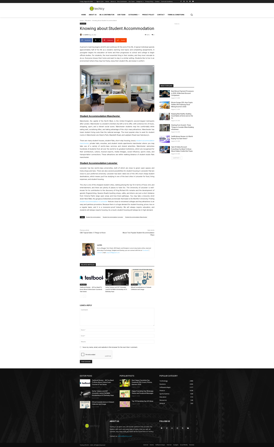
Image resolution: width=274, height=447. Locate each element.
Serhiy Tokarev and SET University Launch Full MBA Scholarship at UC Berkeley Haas (116, 289)
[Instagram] (184, 1)
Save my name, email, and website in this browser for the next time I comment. (110, 347)
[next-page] (84, 296)
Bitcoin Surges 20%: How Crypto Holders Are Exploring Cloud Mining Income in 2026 (182, 105)
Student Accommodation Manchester (136, 217)
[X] (187, 1)
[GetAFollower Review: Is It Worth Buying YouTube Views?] (164, 139)
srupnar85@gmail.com (113, 252)
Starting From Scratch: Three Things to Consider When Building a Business (182, 127)
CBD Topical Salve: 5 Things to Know (93, 233)
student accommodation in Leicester (93, 201)
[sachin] (81, 35)
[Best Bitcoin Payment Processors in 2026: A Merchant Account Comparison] (164, 93)
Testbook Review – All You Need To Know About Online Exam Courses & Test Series (91, 289)
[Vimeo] (190, 1)
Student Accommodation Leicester (113, 217)
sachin (86, 34)
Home (82, 20)
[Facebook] (181, 1)
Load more (176, 158)
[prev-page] (81, 296)
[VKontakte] (188, 428)
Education (88, 20)
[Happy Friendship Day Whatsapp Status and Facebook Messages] (125, 393)
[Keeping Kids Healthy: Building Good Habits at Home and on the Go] (164, 116)
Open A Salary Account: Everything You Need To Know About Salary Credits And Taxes (182, 149)
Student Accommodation (93, 217)
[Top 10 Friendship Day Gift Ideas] (125, 403)
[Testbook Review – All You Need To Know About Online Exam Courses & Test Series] (91, 277)
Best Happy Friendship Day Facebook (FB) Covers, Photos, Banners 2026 (142, 382)
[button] (191, 14)
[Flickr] (172, 428)
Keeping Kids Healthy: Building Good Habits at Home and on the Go (182, 116)
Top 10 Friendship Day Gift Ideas (142, 401)
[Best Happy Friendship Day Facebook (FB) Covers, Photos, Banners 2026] (125, 383)
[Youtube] (193, 1)
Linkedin (99, 252)
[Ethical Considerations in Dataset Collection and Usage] (142, 277)
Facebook (145, 250)
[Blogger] (161, 428)
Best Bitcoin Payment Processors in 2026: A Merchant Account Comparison (182, 93)
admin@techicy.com (125, 436)
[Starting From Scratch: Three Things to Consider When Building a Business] (164, 127)
